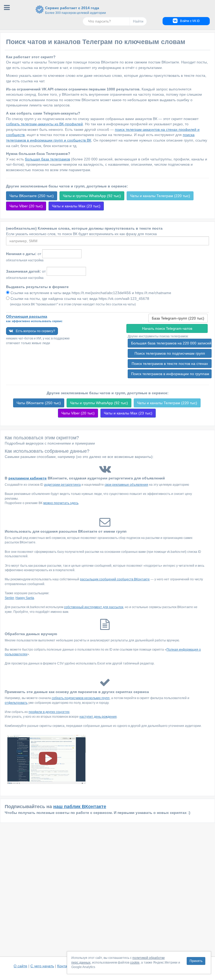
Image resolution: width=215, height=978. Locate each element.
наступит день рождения (98, 716)
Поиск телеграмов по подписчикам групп (170, 353)
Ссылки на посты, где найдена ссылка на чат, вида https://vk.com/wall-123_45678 (79, 298)
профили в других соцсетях (49, 712)
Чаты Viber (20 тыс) (26, 206)
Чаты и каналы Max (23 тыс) (76, 206)
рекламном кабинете (27, 478)
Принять (196, 961)
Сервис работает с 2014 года (72, 10)
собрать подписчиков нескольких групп (81, 698)
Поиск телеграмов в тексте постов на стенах (170, 363)
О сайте (20, 966)
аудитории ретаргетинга (62, 485)
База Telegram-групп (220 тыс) (178, 318)
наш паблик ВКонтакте (79, 806)
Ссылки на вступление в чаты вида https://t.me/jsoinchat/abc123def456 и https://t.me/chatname (90, 293)
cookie (134, 962)
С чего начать (42, 966)
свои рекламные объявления (126, 485)
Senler (9, 598)
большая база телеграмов (47, 159)
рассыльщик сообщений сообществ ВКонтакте (115, 579)
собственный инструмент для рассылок (93, 607)
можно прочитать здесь (60, 503)
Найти (138, 21)
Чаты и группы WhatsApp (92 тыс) (92, 196)
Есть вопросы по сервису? (35, 331)
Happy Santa (24, 598)
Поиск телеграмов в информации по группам (170, 374)
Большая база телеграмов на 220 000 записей (171, 343)
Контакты (65, 966)
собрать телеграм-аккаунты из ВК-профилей (44, 124)
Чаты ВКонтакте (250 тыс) (31, 196)
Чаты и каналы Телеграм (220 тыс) (160, 196)
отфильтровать (16, 703)
